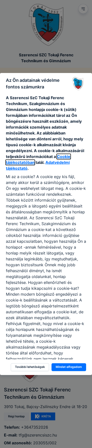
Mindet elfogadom (69, 367)
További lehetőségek (30, 367)
